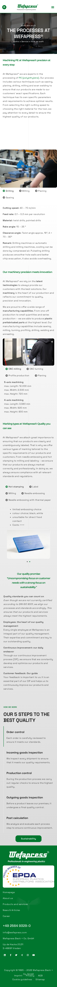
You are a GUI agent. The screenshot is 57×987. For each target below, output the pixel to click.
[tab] (8, 191)
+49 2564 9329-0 (17, 926)
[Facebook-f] (11, 955)
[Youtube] (34, 955)
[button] (52, 7)
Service (24, 41)
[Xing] (22, 955)
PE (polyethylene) (29, 77)
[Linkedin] (5, 955)
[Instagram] (28, 955)
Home (16, 41)
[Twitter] (16, 955)
